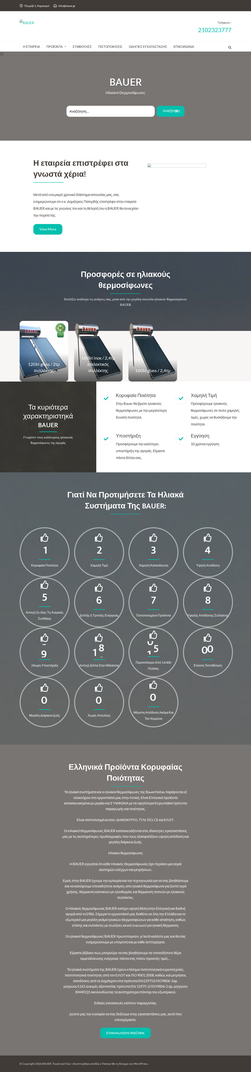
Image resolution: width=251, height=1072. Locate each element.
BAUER (46, 1063)
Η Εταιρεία (31, 46)
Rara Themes (103, 1063)
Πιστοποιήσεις (110, 46)
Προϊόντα (54, 46)
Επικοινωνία (184, 46)
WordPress (140, 1063)
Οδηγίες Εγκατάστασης (148, 46)
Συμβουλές (82, 46)
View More (47, 229)
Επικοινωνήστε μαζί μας (125, 1033)
